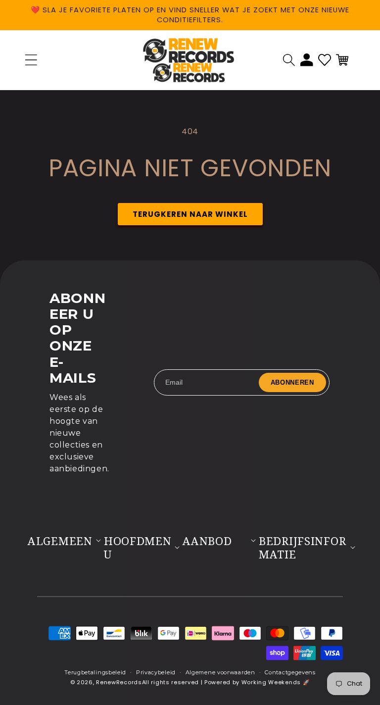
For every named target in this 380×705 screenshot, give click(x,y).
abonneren (292, 382)
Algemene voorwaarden (220, 672)
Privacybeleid (156, 672)
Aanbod (207, 541)
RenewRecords (119, 682)
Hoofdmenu (138, 547)
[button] (289, 59)
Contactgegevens (290, 672)
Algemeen (60, 541)
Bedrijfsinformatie (302, 547)
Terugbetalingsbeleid (95, 672)
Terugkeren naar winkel (190, 214)
